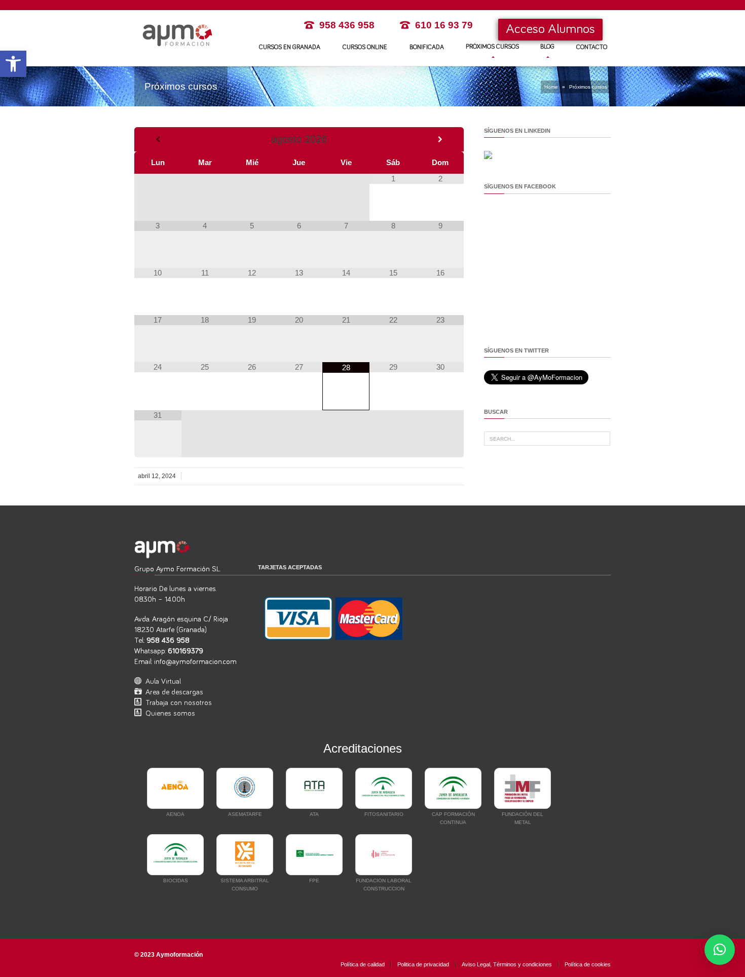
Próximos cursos (492, 47)
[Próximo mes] (440, 139)
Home (551, 87)
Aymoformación (179, 954)
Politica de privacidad (423, 964)
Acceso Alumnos (550, 29)
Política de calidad (363, 964)
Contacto (591, 47)
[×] (719, 949)
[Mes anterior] (157, 139)
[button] (13, 64)
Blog (547, 47)
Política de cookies (588, 964)
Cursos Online (365, 47)
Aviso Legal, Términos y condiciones (507, 964)
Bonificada (426, 47)
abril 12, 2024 (157, 476)
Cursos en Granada (289, 47)
